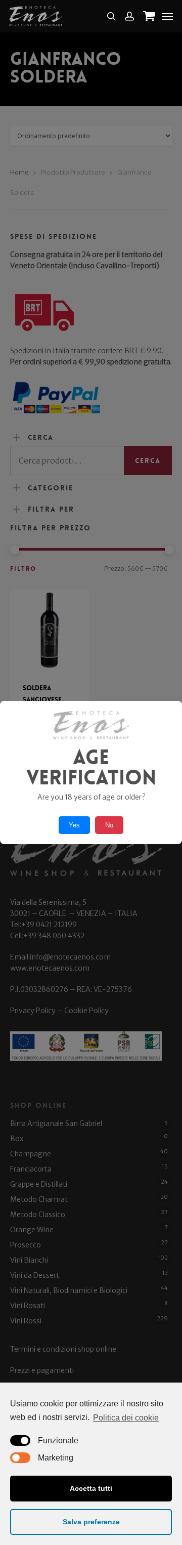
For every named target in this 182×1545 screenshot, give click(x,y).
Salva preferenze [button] (91, 1522)
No (109, 825)
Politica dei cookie (126, 1417)
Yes (74, 825)
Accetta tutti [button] (91, 1488)
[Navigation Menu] (167, 16)
